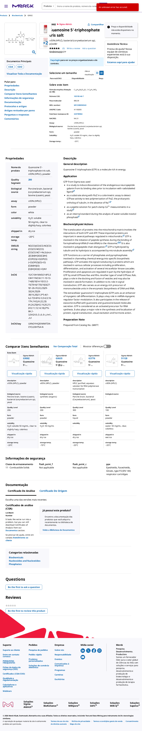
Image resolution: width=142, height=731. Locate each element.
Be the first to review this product (28, 611)
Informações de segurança (19, 98)
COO (19, 66)
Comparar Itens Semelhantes (20, 93)
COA (10, 66)
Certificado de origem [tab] (53, 490)
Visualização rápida (22, 373)
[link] (14, 650)
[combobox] (74, 6)
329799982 (78, 114)
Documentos (12, 530)
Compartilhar (97, 24)
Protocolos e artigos (15, 106)
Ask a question (89, 48)
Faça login (55, 60)
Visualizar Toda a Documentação (24, 73)
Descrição (9, 89)
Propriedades (11, 85)
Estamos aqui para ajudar (121, 62)
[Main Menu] (6, 6)
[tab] (6, 15)
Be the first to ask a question (24, 587)
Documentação (12, 102)
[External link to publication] (74, 191)
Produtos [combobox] (48, 6)
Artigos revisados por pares (19, 110)
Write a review (73, 48)
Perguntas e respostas (16, 114)
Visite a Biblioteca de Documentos (58, 530)
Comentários (11, 118)
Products (3, 15)
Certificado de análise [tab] (21, 490)
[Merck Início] (23, 6)
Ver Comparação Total (65, 346)
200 (30, 179)
